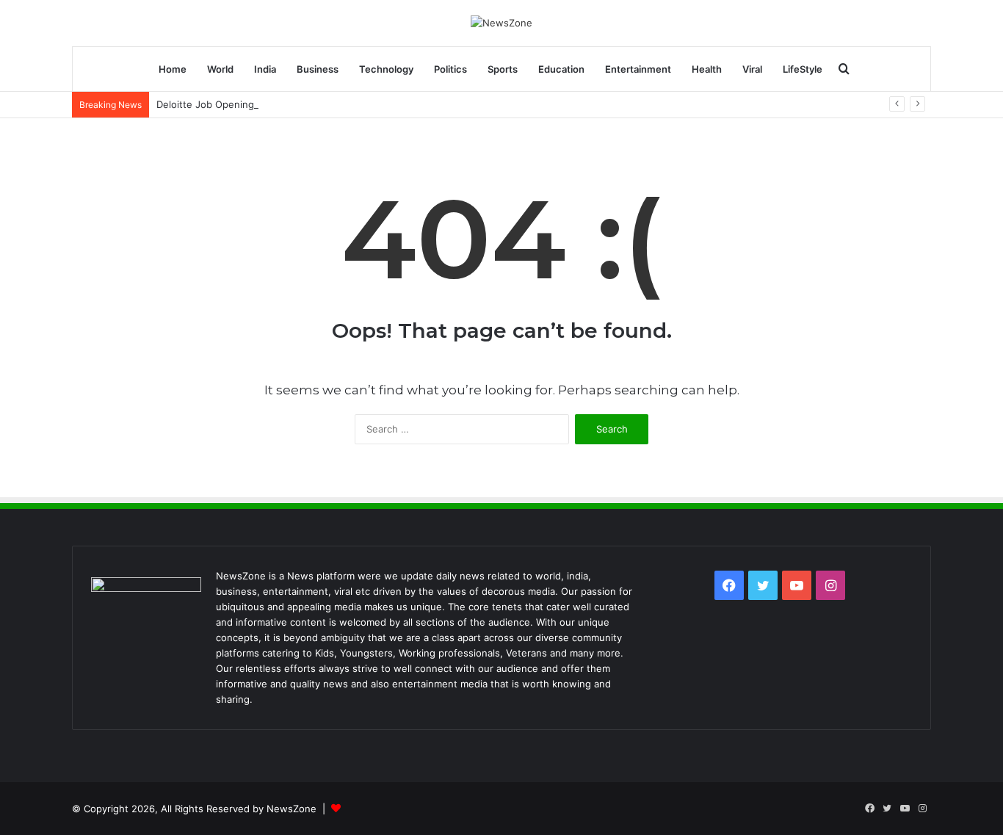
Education (561, 69)
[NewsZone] (501, 23)
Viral (752, 69)
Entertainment (638, 69)
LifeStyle (802, 69)
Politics (450, 69)
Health (707, 69)
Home (173, 69)
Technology (386, 69)
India (265, 69)
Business (317, 69)
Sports (503, 69)
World (220, 69)
